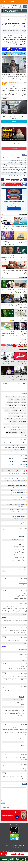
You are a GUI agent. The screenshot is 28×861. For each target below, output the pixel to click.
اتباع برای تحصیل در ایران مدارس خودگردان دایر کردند (14, 442)
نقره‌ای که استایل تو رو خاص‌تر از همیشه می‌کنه (17, 162)
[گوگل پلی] (14, 832)
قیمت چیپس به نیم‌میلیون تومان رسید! (18, 516)
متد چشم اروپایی (14, 410)
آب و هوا (10, 461)
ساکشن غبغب (23, 399)
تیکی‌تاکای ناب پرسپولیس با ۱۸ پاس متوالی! (17, 492)
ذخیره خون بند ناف (22, 421)
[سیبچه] (14, 828)
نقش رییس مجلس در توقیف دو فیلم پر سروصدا (17, 509)
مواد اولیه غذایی (5, 408)
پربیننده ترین (9, 471)
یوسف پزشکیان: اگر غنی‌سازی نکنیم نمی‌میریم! (17, 473)
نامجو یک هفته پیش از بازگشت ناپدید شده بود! (17, 495)
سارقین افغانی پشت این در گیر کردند (18, 449)
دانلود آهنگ (24, 408)
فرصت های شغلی (21, 845)
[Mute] (5, 113)
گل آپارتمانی (7, 410)
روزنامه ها (23, 458)
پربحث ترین (3, 471)
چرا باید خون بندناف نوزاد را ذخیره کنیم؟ (18, 160)
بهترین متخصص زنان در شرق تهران (19, 427)
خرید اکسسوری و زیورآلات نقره (20, 402)
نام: (26, 786)
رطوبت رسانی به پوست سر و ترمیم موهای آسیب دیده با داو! (14, 167)
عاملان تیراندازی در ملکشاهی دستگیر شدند (18, 488)
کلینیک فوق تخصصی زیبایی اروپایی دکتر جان (17, 416)
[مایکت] (14, 839)
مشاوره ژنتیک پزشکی (8, 419)
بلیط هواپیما (14, 397)
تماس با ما (4, 844)
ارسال (3, 803)
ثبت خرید (14, 121)
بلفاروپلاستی (7, 397)
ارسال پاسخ (4, 529)
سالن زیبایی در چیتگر (13, 421)
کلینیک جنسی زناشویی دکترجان (20, 419)
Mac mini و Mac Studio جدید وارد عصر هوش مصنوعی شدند (14, 164)
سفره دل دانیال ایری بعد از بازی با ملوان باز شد (17, 514)
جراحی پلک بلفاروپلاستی (13, 413)
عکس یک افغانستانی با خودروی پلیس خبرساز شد (15, 445)
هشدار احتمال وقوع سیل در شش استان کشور (17, 499)
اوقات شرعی (22, 467)
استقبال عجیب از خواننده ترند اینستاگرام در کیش (16, 485)
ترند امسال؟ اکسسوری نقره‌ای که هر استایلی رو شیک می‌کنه (14, 165)
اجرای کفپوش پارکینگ (22, 430)
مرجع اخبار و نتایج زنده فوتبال (11, 405)
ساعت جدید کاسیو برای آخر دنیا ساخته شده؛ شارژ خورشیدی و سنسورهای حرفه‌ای (14, 157)
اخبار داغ (17, 471)
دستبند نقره (17, 399)
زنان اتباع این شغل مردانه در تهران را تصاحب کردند (15, 447)
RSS (10, 847)
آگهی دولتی (7, 845)
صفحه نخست (24, 844)
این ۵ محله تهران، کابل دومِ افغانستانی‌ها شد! (16, 452)
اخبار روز (19, 844)
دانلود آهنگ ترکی (7, 427)
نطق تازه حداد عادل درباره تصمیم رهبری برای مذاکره (16, 483)
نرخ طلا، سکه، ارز (8, 458)
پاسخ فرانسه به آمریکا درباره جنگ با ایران (18, 490)
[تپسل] (2, 98)
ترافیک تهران (22, 464)
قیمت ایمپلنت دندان (22, 397)
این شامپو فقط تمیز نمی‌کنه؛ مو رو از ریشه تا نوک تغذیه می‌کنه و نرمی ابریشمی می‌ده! (14, 170)
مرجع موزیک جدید (22, 405)
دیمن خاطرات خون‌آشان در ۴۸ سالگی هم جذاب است (16, 504)
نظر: (26, 791)
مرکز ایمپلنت (23, 435)
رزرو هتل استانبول (22, 410)
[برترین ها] (12, 2)
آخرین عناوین (23, 471)
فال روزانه (10, 464)
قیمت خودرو (22, 461)
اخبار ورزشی (14, 844)
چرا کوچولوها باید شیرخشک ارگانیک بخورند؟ (17, 176)
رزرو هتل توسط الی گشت (15, 408)
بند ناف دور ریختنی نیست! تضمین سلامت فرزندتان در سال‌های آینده (14, 173)
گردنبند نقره (11, 399)
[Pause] (3, 113)
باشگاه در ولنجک (23, 413)
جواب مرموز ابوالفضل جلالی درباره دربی (18, 497)
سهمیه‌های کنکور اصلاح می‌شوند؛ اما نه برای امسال (16, 507)
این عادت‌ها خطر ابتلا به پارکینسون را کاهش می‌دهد (16, 476)
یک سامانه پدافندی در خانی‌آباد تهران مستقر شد (16, 502)
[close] (1, 851)
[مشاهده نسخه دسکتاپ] (2, 2)
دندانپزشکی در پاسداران (21, 424)
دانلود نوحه (13, 424)
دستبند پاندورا (10, 402)
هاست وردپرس (6, 424)
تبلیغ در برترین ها (14, 845)
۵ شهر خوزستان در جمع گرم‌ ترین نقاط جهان (17, 511)
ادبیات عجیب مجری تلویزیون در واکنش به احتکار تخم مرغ (15, 480)
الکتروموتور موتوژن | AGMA (11, 432)
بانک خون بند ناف (12, 430)
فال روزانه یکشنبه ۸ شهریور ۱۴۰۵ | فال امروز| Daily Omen (15, 478)
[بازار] (14, 835)
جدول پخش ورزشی (8, 467)
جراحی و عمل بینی (22, 432)
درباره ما (8, 844)
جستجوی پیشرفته (15, 847)
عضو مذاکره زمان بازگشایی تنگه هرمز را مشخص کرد (16, 518)
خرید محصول (14, 148)
